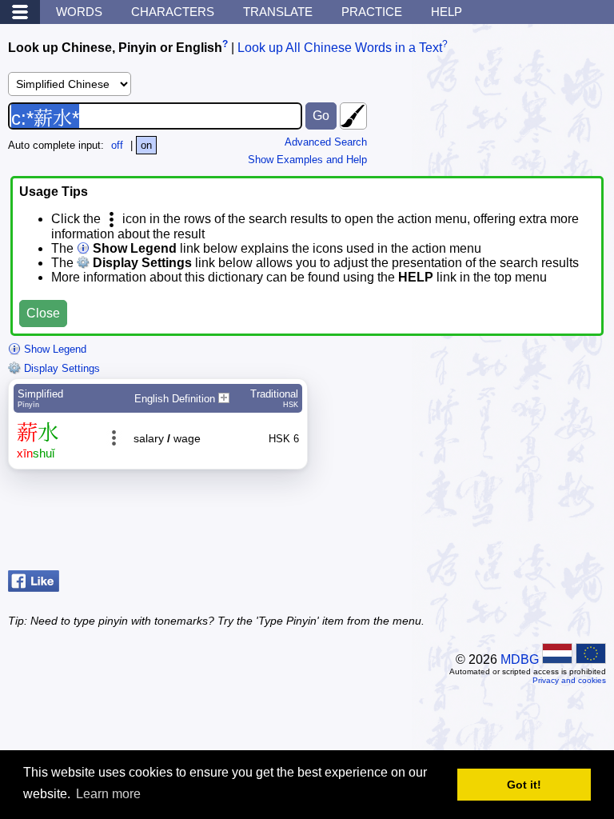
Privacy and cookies (569, 680)
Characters (172, 11)
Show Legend (53, 349)
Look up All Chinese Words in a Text (339, 47)
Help (446, 11)
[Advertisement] (478, 524)
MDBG (519, 659)
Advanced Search (326, 142)
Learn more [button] (108, 794)
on (146, 145)
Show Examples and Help (307, 160)
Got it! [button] (524, 784)
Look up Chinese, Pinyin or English (115, 47)
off (117, 145)
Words (79, 11)
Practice (371, 11)
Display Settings (60, 368)
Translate (278, 11)
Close (43, 313)
